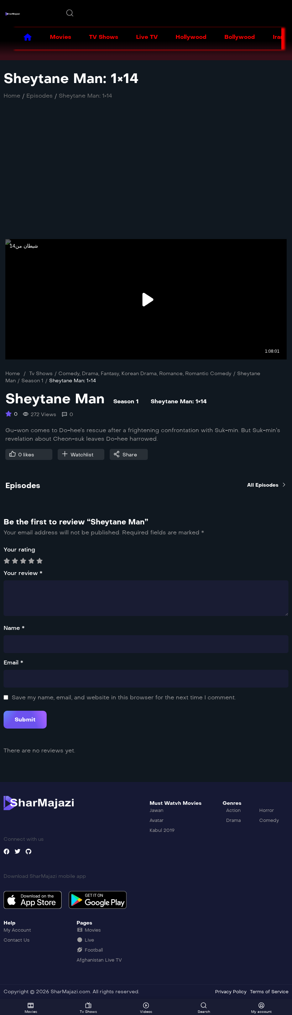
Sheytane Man (55, 398)
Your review (23, 573)
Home (12, 374)
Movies (60, 36)
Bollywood (239, 36)
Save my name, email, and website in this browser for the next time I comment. (124, 697)
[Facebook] (6, 851)
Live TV (147, 36)
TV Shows (103, 36)
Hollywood (191, 36)
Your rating (19, 549)
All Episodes (262, 485)
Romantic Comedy (208, 374)
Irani (279, 36)
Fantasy (110, 374)
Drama (90, 374)
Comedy (68, 374)
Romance (171, 374)
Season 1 (32, 381)
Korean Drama (139, 374)
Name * (14, 628)
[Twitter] (17, 851)
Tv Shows (41, 374)
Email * (13, 662)
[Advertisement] (146, 173)
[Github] (28, 851)
